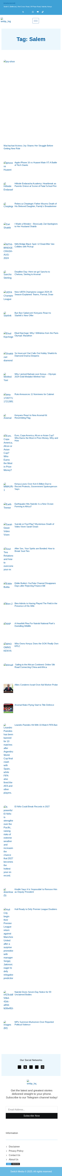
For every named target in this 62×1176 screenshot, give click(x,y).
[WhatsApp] (34, 12)
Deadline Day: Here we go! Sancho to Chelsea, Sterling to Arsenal (32, 272)
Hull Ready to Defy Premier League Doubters (36, 909)
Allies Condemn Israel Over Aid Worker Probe (36, 684)
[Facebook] (19, 12)
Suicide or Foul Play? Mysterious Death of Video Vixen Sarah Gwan (34, 525)
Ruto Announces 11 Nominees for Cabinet (34, 394)
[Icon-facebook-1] (19, 1067)
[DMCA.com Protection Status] (13, 1164)
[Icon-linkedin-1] (36, 1067)
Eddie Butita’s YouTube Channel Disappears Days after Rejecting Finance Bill (35, 584)
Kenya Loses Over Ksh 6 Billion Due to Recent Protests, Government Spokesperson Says (36, 486)
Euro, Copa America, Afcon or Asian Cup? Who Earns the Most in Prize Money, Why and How (36, 438)
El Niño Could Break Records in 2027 (32, 806)
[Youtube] (39, 12)
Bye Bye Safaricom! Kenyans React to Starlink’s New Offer (33, 314)
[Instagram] (29, 12)
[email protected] (9, 3)
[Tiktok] (44, 12)
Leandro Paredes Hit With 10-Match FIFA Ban (36, 725)
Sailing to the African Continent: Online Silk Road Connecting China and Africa (35, 665)
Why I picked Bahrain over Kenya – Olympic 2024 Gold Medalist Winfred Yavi (35, 375)
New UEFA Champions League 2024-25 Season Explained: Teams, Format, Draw (34, 293)
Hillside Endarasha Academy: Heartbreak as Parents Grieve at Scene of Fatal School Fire (36, 184)
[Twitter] (24, 12)
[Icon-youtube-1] (31, 1067)
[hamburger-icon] (35, 20)
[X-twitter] (25, 1067)
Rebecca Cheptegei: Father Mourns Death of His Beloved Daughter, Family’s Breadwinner (36, 204)
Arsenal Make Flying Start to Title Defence (34, 705)
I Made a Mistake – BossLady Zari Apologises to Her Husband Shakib (36, 225)
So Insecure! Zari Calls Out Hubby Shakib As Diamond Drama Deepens (36, 354)
